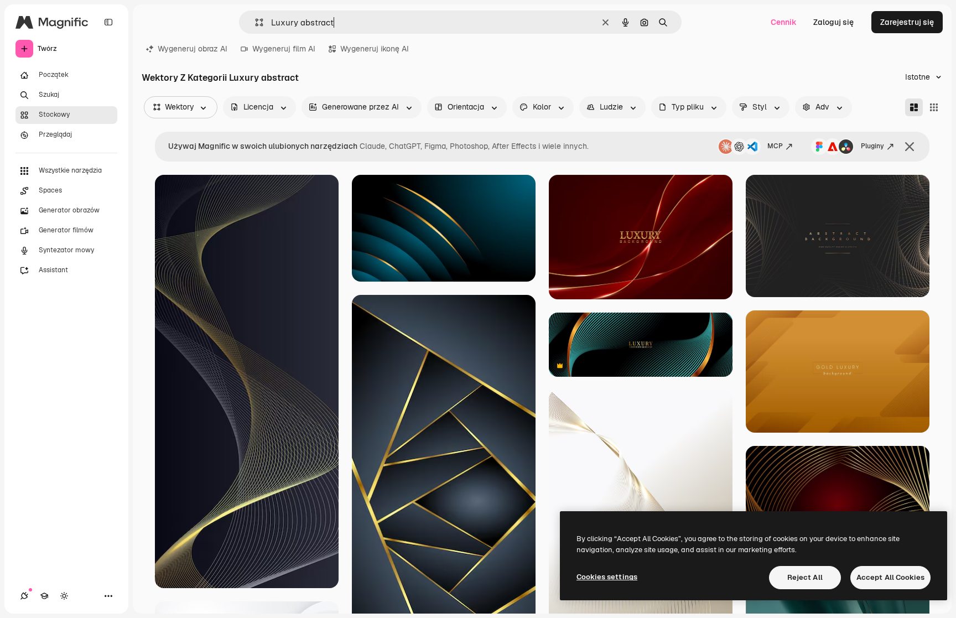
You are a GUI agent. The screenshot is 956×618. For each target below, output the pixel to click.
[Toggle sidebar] (108, 22)
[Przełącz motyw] (64, 596)
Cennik (784, 22)
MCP (775, 146)
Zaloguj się (833, 22)
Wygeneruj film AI (283, 49)
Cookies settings (606, 576)
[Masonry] (914, 107)
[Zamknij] (909, 146)
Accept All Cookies (890, 577)
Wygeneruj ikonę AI (374, 49)
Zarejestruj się (907, 22)
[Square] (934, 107)
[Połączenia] (24, 596)
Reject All (805, 577)
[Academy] (44, 596)
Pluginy (872, 146)
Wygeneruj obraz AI (192, 49)
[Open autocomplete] (255, 22)
